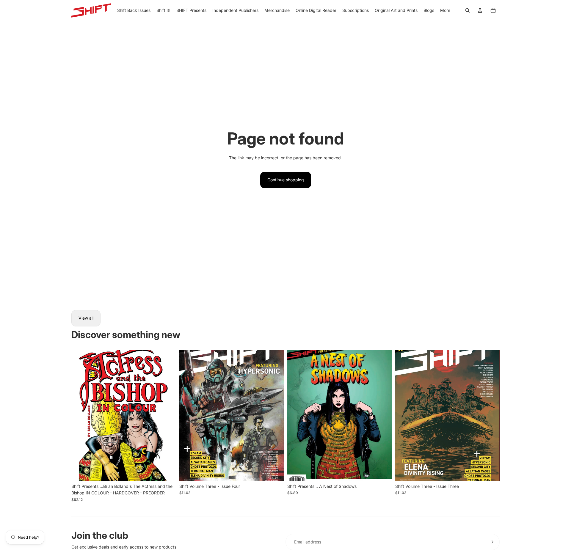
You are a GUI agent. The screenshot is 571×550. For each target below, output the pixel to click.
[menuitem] (445, 10)
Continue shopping (285, 179)
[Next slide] (167, 415)
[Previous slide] (80, 415)
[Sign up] (491, 542)
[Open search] (467, 10)
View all (86, 317)
